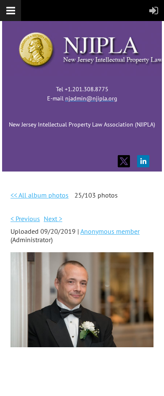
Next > (53, 218)
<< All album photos (40, 195)
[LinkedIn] (143, 161)
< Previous (25, 218)
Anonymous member (110, 231)
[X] (124, 161)
